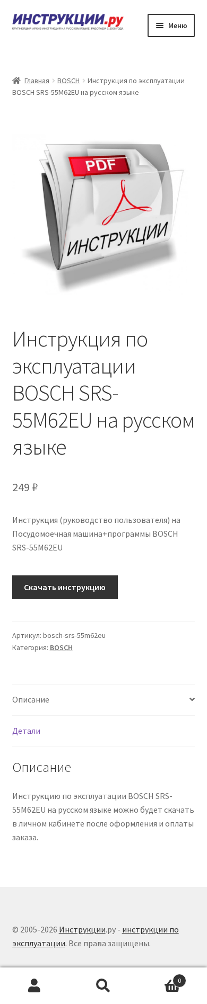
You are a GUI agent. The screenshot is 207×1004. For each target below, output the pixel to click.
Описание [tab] (30, 699)
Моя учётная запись (34, 986)
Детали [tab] (26, 730)
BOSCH (68, 80)
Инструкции (82, 929)
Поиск (103, 986)
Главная (36, 80)
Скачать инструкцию (65, 587)
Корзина (159, 976)
